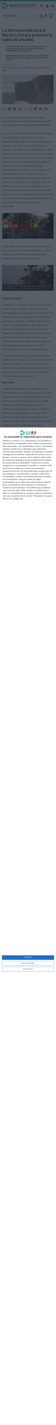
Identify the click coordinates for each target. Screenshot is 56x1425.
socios (22, 441)
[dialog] (28, 926)
